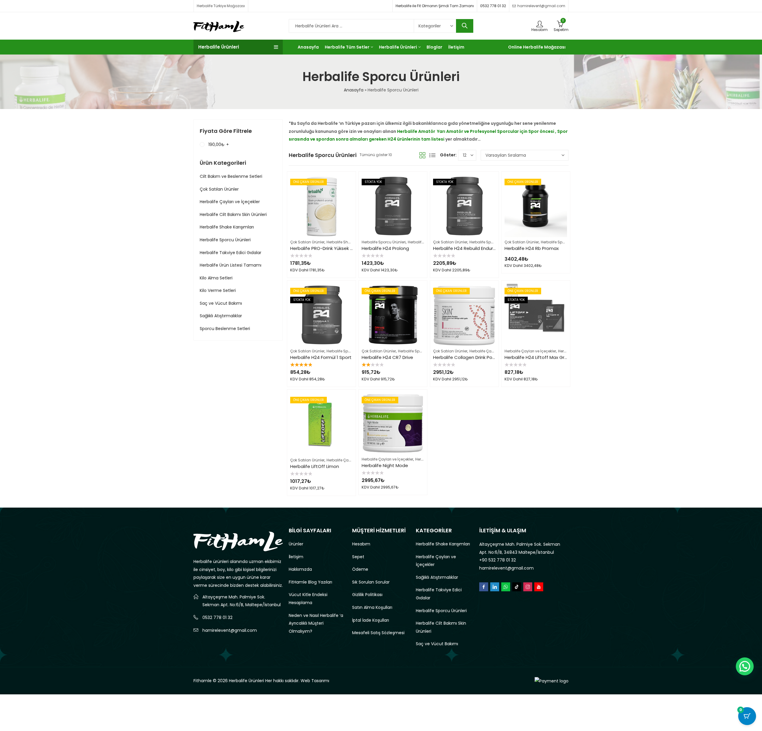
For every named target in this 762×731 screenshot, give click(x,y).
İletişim (296, 557)
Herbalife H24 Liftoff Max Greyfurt (541, 357)
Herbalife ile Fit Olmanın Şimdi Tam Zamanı (435, 5)
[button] (745, 666)
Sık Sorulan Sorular (371, 582)
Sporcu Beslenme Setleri (225, 329)
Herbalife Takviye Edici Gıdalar (230, 253)
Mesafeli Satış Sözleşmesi (378, 633)
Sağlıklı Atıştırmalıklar (221, 316)
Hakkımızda (300, 569)
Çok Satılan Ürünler (307, 242)
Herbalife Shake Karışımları (350, 242)
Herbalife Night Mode (385, 465)
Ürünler (296, 544)
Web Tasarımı (315, 681)
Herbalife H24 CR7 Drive (387, 357)
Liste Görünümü (432, 155)
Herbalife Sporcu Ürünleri (384, 242)
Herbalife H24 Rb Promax (532, 248)
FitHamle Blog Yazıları (310, 582)
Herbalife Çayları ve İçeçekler (495, 351)
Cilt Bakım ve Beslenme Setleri (231, 176)
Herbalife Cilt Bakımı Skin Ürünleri (233, 214)
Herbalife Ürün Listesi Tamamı (230, 265)
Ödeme (360, 569)
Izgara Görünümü (422, 155)
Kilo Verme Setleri (218, 290)
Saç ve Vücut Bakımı (221, 303)
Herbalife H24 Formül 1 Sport (321, 357)
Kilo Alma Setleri (216, 278)
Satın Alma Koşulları (372, 607)
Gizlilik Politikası (367, 595)
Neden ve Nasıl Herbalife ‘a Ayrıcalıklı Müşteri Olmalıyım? (316, 623)
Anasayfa (353, 90)
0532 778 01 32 (493, 5)
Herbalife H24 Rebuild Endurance (468, 248)
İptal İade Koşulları (370, 620)
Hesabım (361, 544)
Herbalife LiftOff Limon (314, 466)
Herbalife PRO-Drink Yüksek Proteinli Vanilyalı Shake (345, 248)
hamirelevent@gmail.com (229, 630)
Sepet (358, 557)
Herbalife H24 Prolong (385, 248)
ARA (464, 26)
